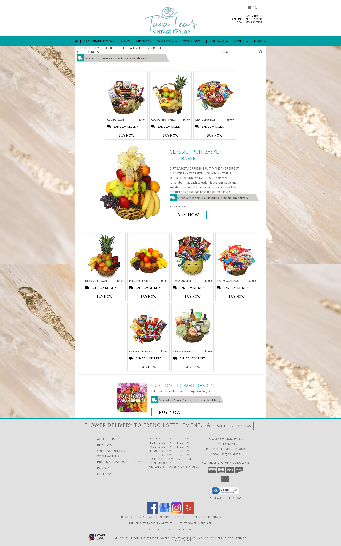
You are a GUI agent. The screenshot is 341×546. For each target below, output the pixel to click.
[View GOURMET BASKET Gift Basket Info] (126, 95)
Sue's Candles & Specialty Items (170, 529)
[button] (252, 7)
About (239, 41)
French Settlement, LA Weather (151, 523)
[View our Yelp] (188, 512)
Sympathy (165, 41)
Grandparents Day (99, 41)
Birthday (143, 41)
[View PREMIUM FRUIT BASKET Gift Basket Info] (104, 256)
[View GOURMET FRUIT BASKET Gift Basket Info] (170, 95)
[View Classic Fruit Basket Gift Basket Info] (133, 183)
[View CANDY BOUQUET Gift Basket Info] (192, 256)
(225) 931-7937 (253, 22)
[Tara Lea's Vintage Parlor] (170, 20)
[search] (261, 52)
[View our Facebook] (152, 512)
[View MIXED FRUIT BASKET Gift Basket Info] (148, 256)
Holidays (216, 41)
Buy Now (126, 135)
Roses (125, 41)
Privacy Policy (203, 538)
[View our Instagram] (176, 512)
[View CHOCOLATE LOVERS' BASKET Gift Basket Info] (148, 326)
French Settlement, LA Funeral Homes (146, 516)
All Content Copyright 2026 (135, 538)
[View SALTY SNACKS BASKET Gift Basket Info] (236, 256)
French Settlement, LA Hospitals (198, 516)
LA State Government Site (194, 523)
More (258, 41)
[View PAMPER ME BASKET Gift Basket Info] (192, 326)
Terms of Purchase (232, 538)
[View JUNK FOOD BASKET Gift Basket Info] (214, 95)
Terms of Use (181, 540)
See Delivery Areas (234, 426)
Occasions (191, 41)
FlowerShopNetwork (173, 538)
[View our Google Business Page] (164, 512)
